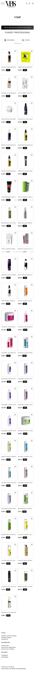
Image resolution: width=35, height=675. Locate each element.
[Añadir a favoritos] (15, 51)
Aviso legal (5, 645)
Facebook (4, 655)
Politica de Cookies (7, 649)
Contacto (4, 639)
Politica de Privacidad (8, 647)
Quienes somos (6, 637)
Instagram (4, 657)
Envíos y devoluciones (8, 636)
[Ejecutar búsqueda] (27, 3)
